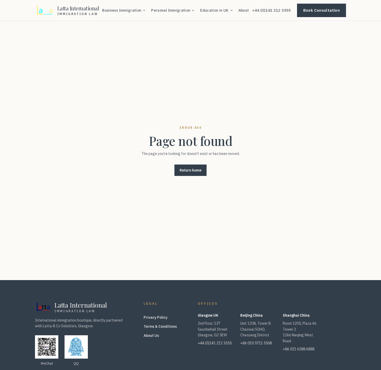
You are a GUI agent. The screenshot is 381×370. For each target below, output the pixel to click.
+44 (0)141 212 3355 (271, 10)
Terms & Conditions (160, 326)
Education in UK (214, 10)
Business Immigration (121, 10)
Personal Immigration (170, 10)
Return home (190, 170)
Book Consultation (321, 10)
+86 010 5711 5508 (256, 343)
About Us (151, 335)
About (243, 10)
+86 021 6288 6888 (298, 349)
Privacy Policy (155, 317)
